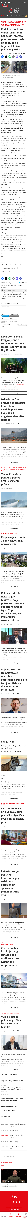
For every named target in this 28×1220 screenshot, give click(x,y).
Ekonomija (10, 16)
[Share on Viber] (17, 56)
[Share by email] (13, 56)
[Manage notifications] (24, 1217)
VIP (26, 16)
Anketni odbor (18, 264)
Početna (3, 1216)
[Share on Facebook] (2, 56)
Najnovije (10, 1216)
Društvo (16, 16)
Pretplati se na (5, 324)
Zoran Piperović (17, 751)
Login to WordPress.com (14, 316)
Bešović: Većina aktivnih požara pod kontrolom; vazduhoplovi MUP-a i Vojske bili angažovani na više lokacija (13, 1098)
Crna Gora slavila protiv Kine (9, 1106)
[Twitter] (5, 2)
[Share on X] (6, 56)
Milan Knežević (6, 271)
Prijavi (25, 298)
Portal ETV (23, 53)
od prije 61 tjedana (11, 290)
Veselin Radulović (6, 264)
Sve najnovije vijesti (10, 1110)
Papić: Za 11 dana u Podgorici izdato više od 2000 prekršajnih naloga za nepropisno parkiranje (13, 1089)
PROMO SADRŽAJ (17, 354)
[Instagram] (12, 2)
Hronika (21, 16)
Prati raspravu (25, 282)
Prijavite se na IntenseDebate (5, 316)
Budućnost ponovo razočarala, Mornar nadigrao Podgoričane (12, 1081)
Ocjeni (15, 285)
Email (11, 318)
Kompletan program (9, 1157)
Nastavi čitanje (14, 393)
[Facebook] (2, 2)
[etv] (14, 10)
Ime (2, 318)
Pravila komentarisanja (14, 1209)
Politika (3, 16)
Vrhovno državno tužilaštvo (9, 268)
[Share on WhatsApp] (9, 56)
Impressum (8, 1207)
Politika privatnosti (18, 1207)
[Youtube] (9, 2)
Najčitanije (18, 1216)
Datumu (10, 285)
